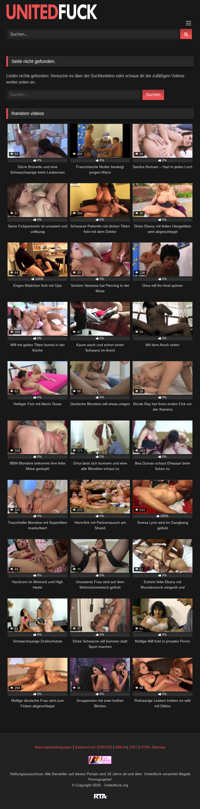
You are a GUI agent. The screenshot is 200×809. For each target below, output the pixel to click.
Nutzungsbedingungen (53, 747)
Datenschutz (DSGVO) (93, 747)
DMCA (120, 747)
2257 (133, 747)
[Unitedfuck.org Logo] (100, 12)
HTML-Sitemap (152, 747)
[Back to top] (184, 793)
